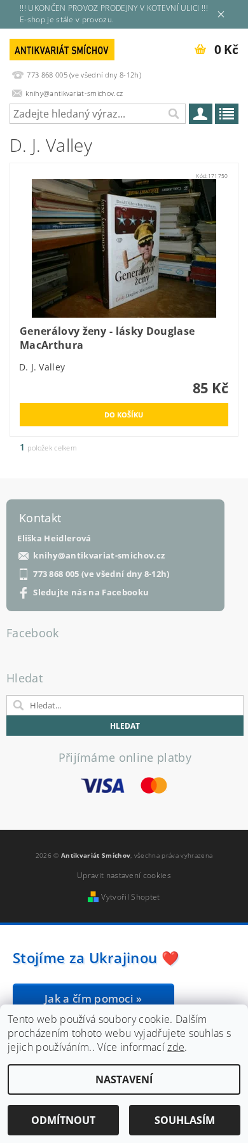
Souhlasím (185, 1120)
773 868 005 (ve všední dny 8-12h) (101, 574)
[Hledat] (173, 113)
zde (175, 1047)
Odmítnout (63, 1120)
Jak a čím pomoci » (93, 998)
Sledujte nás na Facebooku (91, 592)
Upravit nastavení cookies (124, 875)
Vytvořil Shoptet (130, 896)
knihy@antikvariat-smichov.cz (99, 555)
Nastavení (124, 1079)
